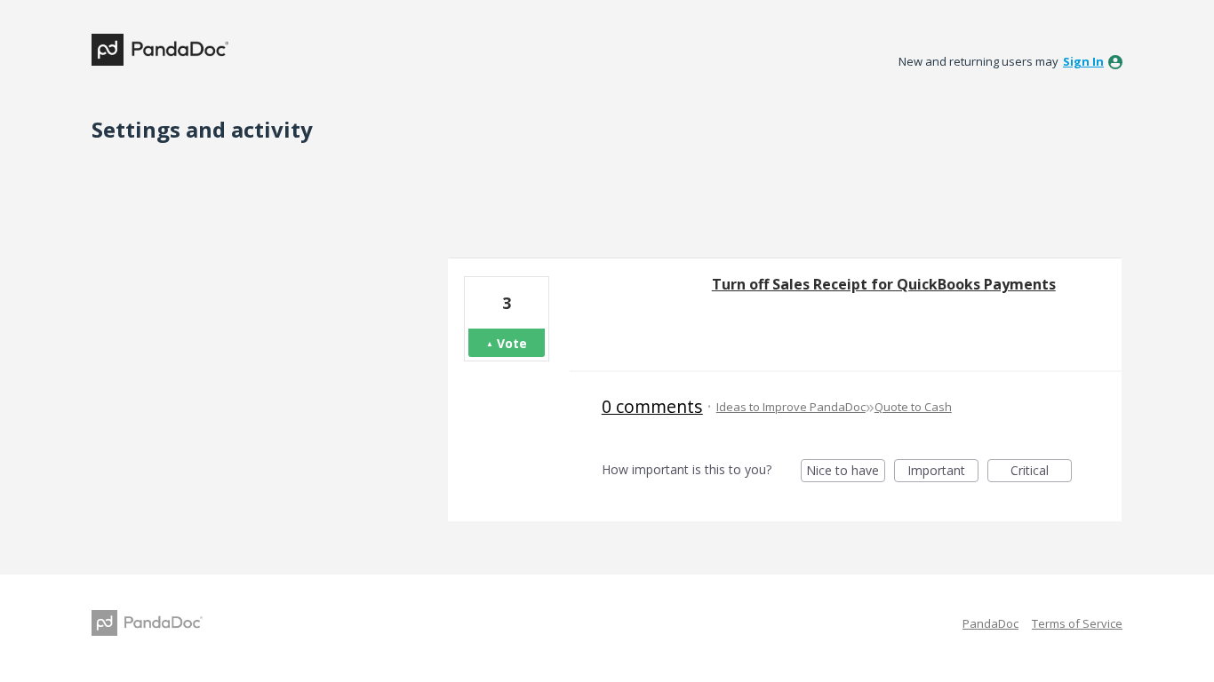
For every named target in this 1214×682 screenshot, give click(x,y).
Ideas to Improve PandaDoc (791, 407)
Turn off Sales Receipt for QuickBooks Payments (884, 284)
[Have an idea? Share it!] (160, 50)
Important (942, 472)
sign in (1083, 61)
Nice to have (845, 472)
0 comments (652, 406)
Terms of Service (1077, 623)
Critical (1041, 472)
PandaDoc (990, 623)
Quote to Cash (913, 407)
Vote (512, 343)
